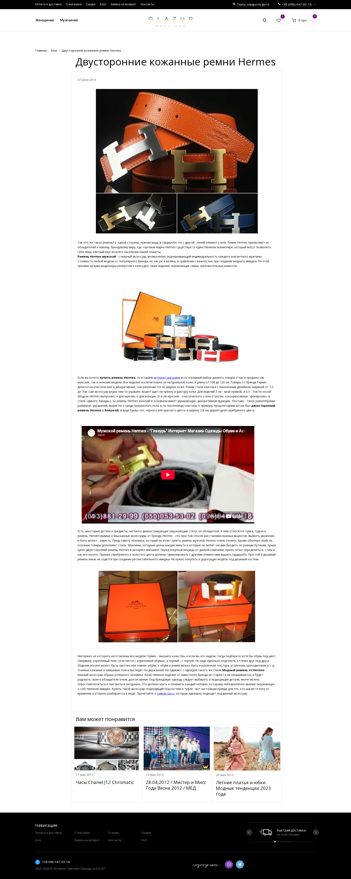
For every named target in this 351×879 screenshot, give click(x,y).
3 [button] (281, 841)
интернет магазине (167, 377)
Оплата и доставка (48, 4)
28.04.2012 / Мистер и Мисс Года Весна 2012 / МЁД (176, 785)
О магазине (74, 4)
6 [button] (290, 841)
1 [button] (275, 841)
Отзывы (113, 833)
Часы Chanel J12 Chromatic (105, 782)
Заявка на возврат (123, 4)
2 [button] (278, 841)
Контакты (147, 4)
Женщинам (45, 20)
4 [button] (284, 841)
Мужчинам (69, 20)
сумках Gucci (165, 693)
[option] (283, 832)
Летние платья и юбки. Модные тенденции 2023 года (243, 788)
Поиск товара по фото (253, 4)
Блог (103, 4)
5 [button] (287, 841)
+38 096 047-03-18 (56, 862)
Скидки (90, 4)
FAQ (144, 840)
